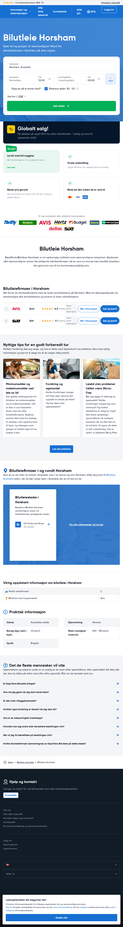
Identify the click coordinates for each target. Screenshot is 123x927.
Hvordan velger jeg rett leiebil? (18, 818)
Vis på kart (29, 526)
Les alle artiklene (61, 449)
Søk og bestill (110, 308)
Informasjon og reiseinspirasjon (18, 11)
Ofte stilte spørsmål (43, 11)
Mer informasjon (88, 308)
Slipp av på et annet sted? (26, 88)
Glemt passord (10, 844)
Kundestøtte (59, 11)
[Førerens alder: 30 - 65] (46, 88)
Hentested (13, 64)
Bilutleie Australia (25, 762)
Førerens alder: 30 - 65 (62, 88)
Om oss (7, 810)
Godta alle (61, 917)
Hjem (10, 762)
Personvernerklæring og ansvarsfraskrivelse (25, 826)
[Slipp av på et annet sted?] (8, 88)
